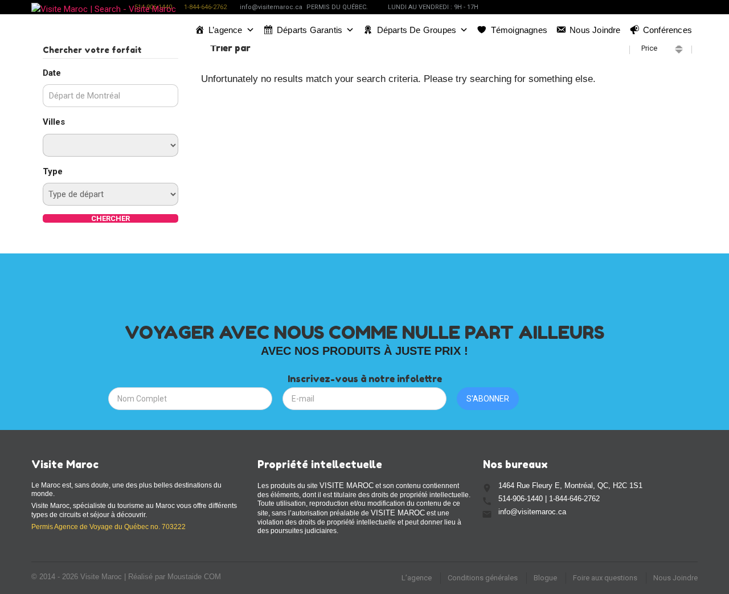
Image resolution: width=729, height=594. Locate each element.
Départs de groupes (417, 30)
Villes (54, 122)
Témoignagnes (519, 30)
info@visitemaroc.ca (271, 7)
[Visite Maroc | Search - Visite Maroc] (103, 28)
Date (52, 73)
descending (679, 52)
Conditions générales (483, 577)
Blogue (545, 577)
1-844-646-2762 (205, 7)
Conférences (667, 30)
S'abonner (487, 398)
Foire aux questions (605, 577)
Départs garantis (309, 30)
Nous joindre (595, 30)
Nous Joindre (675, 577)
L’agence (225, 30)
